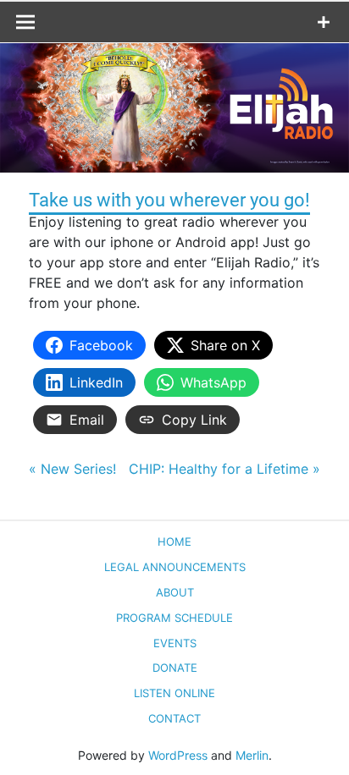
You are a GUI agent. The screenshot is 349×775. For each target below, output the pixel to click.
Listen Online (174, 693)
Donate (174, 667)
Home (174, 541)
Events (175, 643)
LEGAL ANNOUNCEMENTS (175, 567)
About (175, 592)
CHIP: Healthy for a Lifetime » (224, 468)
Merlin (252, 755)
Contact (174, 718)
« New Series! (72, 468)
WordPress (178, 755)
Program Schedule (174, 617)
